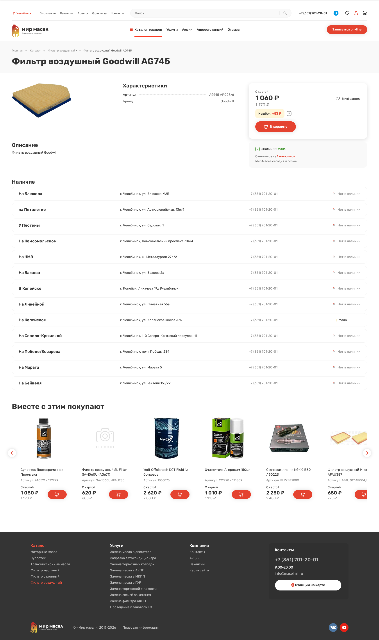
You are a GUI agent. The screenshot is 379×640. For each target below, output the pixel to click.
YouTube (344, 627)
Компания (199, 545)
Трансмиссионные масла (50, 564)
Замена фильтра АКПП (128, 601)
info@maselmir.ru (289, 573)
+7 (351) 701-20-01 (313, 13)
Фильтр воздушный (46, 583)
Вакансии (197, 564)
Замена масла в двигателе (130, 552)
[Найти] (284, 13)
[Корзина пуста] (365, 13)
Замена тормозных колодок (132, 564)
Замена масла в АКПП (127, 570)
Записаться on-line (346, 29)
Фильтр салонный (44, 576)
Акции (194, 558)
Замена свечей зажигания (130, 595)
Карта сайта (199, 570)
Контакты (197, 552)
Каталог (38, 545)
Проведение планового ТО (131, 607)
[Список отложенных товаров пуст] (347, 13)
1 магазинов (286, 156)
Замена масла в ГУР (125, 583)
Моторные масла (43, 552)
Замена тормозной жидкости (133, 589)
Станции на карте (309, 585)
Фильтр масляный (44, 570)
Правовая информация (141, 627)
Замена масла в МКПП (127, 576)
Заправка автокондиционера (133, 558)
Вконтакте (333, 627)
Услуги (116, 545)
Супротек (38, 558)
